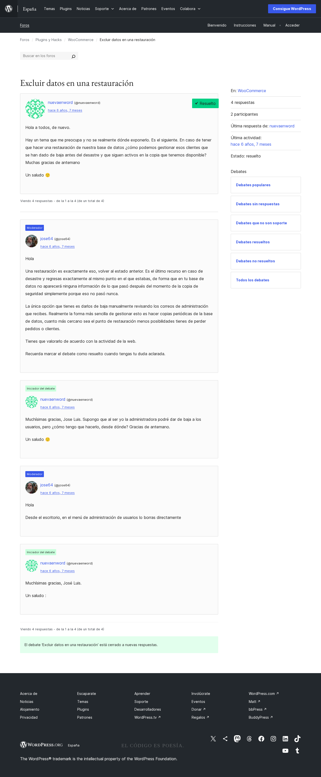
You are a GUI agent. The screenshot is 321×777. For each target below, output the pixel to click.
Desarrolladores (147, 709)
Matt (255, 701)
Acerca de (28, 693)
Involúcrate (201, 693)
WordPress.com (264, 693)
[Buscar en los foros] (73, 56)
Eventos (198, 701)
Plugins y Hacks (49, 40)
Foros (24, 25)
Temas (82, 701)
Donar (199, 709)
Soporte (141, 701)
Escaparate (86, 693)
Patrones (84, 717)
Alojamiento (29, 709)
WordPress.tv (147, 717)
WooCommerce (81, 40)
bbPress (258, 709)
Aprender (142, 693)
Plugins (83, 709)
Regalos (200, 717)
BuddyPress (261, 717)
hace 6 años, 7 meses (65, 110)
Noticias (26, 701)
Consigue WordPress (292, 9)
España (73, 745)
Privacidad (29, 717)
